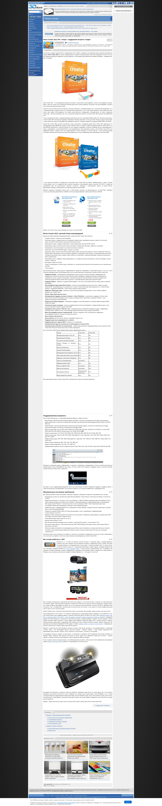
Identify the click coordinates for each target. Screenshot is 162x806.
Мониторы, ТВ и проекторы (35, 41)
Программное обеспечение (35, 54)
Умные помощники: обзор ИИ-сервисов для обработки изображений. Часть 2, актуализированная (98, 776)
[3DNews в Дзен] (119, 3)
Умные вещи (32, 63)
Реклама (93, 3)
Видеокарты (32, 26)
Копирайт (67, 795)
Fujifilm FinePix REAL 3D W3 (54, 641)
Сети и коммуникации (34, 58)
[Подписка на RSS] (128, 3)
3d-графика (52, 785)
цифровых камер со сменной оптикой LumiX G (91, 623)
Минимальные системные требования (58, 721)
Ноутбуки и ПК (32, 47)
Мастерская (32, 37)
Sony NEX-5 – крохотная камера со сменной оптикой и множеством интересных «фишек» (81, 617)
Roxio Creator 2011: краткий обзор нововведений (60, 717)
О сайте (88, 3)
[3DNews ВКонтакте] (113, 3)
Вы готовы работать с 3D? (55, 723)
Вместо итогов (52, 730)
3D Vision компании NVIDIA (71, 548)
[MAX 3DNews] (117, 3)
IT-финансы (32, 19)
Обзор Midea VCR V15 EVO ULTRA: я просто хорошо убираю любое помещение (54, 776)
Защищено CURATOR (127, 795)
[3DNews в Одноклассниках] (122, 3)
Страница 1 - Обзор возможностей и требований (58, 715)
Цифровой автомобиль (34, 67)
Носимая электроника (34, 45)
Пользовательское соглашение (80, 795)
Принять (128, 802)
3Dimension (60, 6)
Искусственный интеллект (35, 32)
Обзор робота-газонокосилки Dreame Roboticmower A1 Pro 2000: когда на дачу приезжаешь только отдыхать (99, 756)
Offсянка (31, 21)
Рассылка (98, 3)
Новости (31, 14)
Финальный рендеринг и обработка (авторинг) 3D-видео (62, 728)
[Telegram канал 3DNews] (124, 3)
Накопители (32, 43)
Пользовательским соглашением (66, 802)
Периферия (32, 50)
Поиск (71, 795)
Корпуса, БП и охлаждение (35, 34)
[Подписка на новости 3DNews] (126, 3)
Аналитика (31, 23)
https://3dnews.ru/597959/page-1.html (61, 784)
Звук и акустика (32, 28)
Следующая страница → (103, 705)
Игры (30, 30)
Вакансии (33, 75)
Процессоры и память (34, 56)
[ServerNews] (36, 16)
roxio (47, 785)
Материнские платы (34, 39)
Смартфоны (32, 61)
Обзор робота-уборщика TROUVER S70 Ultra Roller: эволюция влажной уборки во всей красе (53, 756)
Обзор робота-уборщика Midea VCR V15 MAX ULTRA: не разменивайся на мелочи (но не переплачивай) (76, 776)
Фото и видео (32, 65)
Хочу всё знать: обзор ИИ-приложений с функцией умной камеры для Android (76, 756)
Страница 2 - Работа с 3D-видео (54, 726)
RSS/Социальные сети (34, 70)
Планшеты (31, 52)
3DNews (46, 6)
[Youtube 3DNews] (115, 3)
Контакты (104, 3)
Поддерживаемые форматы (55, 719)
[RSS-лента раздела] (111, 6)
